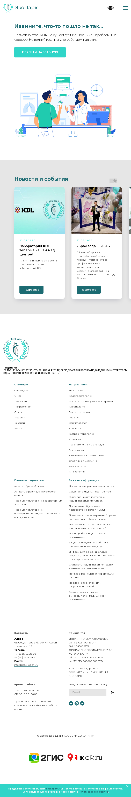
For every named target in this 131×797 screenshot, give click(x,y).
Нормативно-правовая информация (91, 486)
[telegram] (82, 703)
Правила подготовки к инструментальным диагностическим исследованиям (37, 513)
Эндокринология (79, 412)
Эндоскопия (76, 450)
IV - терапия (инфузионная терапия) (91, 401)
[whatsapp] (77, 703)
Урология (75, 428)
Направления (22, 406)
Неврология (76, 390)
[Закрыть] (127, 786)
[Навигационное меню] (125, 8)
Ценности (20, 401)
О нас (17, 395)
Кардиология (77, 406)
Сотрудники (22, 390)
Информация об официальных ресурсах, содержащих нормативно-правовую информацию (91, 555)
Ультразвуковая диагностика (86, 455)
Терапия (74, 417)
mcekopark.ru (53, 788)
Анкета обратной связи (29, 486)
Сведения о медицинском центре (90, 491)
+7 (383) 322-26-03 (25, 653)
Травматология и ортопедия (87, 444)
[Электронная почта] (71, 703)
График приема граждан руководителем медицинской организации (87, 595)
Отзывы (19, 412)
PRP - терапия (78, 466)
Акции (18, 428)
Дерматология (78, 422)
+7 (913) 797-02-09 (24, 657)
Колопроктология (80, 395)
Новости (19, 417)
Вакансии (20, 422)
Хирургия (75, 439)
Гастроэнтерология (81, 433)
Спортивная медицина (83, 460)
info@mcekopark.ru (26, 664)
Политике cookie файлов (93, 792)
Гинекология (77, 471)
